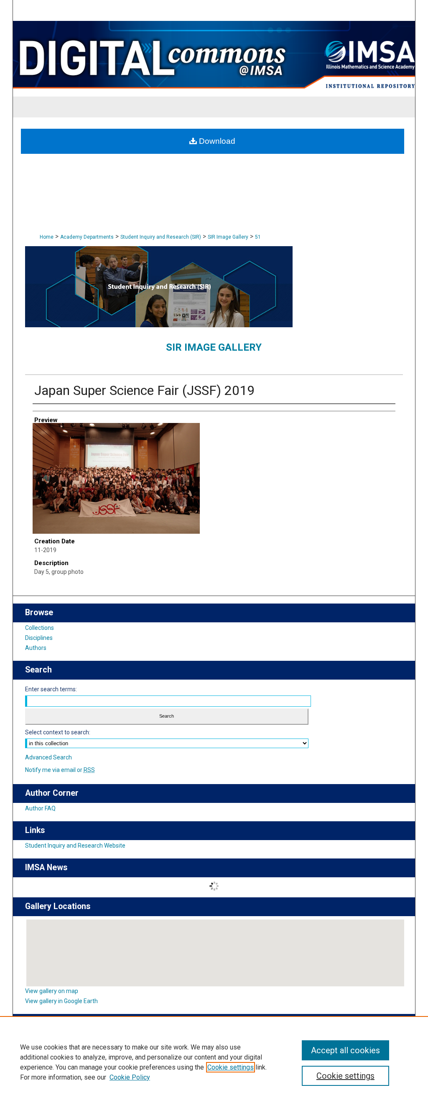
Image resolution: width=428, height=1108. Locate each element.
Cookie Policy (130, 1077)
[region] (214, 1062)
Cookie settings (230, 1067)
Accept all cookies (345, 1050)
